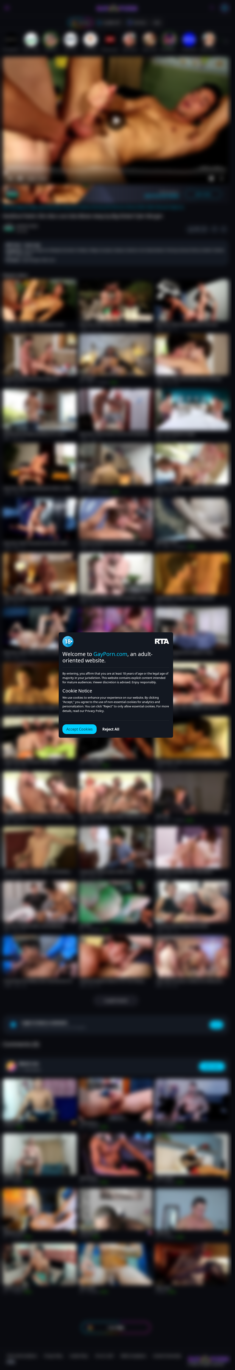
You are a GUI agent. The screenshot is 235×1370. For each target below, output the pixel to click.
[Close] (222, 1342)
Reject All (110, 729)
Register (188, 1357)
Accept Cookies (79, 729)
